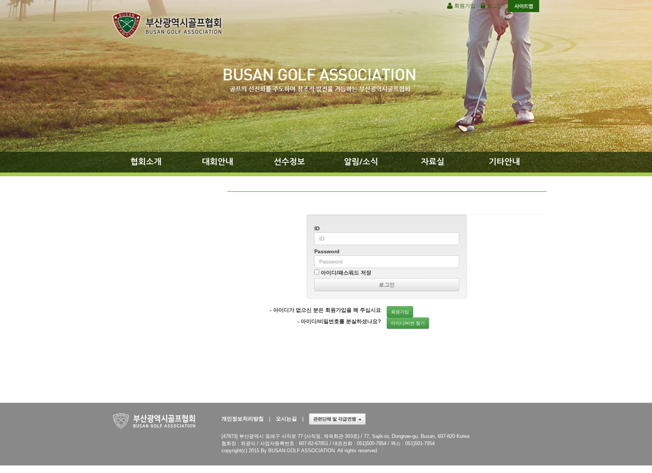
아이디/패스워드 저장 (345, 273)
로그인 (494, 6)
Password (327, 251)
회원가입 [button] (400, 311)
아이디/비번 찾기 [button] (408, 323)
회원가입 (464, 6)
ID (317, 228)
